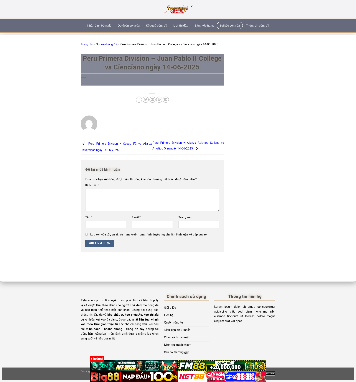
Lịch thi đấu (180, 25)
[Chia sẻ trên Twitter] (146, 100)
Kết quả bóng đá (156, 25)
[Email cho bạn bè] (152, 100)
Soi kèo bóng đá (230, 25)
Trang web (185, 217)
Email (136, 217)
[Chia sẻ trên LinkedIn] (166, 100)
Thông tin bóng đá (257, 25)
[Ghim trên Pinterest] (159, 100)
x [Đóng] (97, 358)
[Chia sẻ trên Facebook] (139, 100)
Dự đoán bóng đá (129, 25)
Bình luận (92, 185)
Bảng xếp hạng (204, 25)
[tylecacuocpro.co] (178, 9)
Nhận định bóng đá (99, 25)
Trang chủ (87, 44)
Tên (88, 217)
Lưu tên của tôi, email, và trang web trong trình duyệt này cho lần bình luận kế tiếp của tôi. (149, 234)
